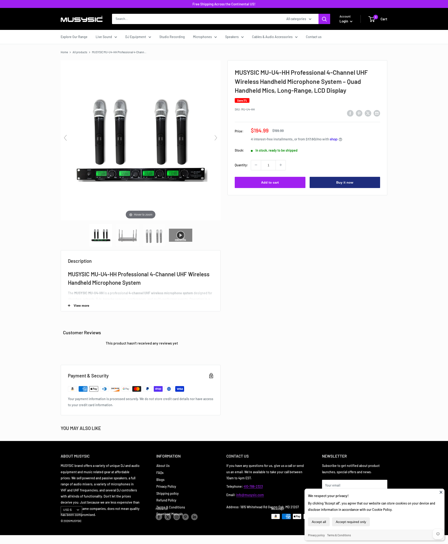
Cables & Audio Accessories (272, 37)
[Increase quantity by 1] (281, 165)
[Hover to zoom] (140, 140)
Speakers (232, 37)
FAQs (160, 473)
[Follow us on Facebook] (159, 517)
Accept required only (351, 522)
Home (64, 52)
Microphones (202, 37)
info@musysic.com (250, 495)
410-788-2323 (253, 486)
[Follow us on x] (167, 517)
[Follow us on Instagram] (176, 517)
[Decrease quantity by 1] (256, 165)
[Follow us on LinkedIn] (194, 517)
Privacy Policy (166, 486)
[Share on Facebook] (350, 113)
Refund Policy (166, 500)
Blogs (160, 480)
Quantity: (241, 165)
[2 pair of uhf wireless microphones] (154, 235)
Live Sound (104, 37)
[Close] (441, 492)
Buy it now (344, 182)
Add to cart (270, 182)
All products (80, 52)
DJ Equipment (135, 37)
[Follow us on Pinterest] (185, 517)
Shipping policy (167, 493)
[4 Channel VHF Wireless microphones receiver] (128, 235)
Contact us (314, 37)
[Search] (324, 19)
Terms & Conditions (339, 535)
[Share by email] (377, 113)
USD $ (67, 510)
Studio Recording (172, 37)
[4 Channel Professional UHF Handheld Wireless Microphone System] (101, 235)
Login (344, 21)
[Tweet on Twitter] (368, 113)
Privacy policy (316, 535)
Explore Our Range (74, 37)
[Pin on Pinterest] (359, 113)
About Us (163, 466)
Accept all (319, 522)
